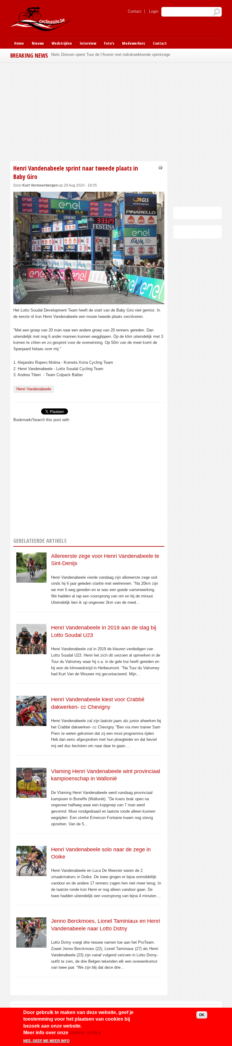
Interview (88, 43)
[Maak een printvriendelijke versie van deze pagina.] (160, 167)
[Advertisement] (88, 111)
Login (153, 11)
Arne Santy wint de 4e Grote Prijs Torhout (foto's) (94, 54)
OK (202, 1015)
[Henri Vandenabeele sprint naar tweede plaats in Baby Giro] (88, 301)
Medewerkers (133, 43)
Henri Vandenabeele (33, 389)
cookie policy (85, 1032)
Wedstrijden (62, 43)
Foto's (109, 43)
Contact (134, 11)
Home (19, 43)
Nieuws (38, 43)
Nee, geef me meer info (46, 1041)
